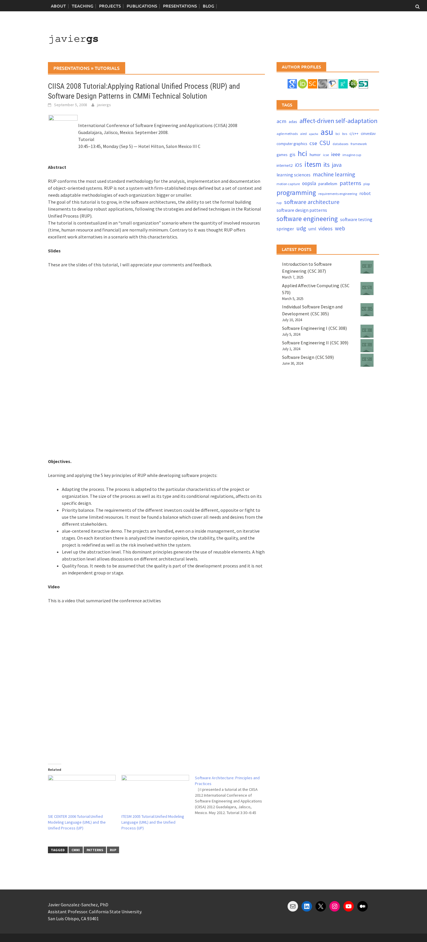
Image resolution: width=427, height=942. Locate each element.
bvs (344, 133)
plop (366, 184)
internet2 (285, 165)
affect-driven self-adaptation (338, 121)
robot (365, 193)
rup (113, 850)
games (282, 154)
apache (313, 134)
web (340, 228)
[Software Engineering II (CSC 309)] (367, 345)
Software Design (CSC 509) (308, 357)
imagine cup (351, 155)
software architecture (312, 202)
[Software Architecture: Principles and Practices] (231, 795)
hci (302, 153)
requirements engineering (337, 193)
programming (296, 192)
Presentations (180, 6)
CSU (325, 143)
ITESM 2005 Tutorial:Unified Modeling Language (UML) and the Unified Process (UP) (152, 822)
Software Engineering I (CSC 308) (314, 328)
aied (303, 133)
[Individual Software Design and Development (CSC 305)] (367, 309)
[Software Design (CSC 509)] (367, 360)
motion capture (288, 184)
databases (340, 144)
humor (315, 154)
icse (326, 155)
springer (285, 229)
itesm (312, 164)
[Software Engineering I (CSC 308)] (367, 331)
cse (313, 143)
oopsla (309, 183)
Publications (142, 6)
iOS (298, 165)
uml (312, 229)
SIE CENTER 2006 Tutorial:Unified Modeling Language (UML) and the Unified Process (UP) (77, 822)
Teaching (82, 6)
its (327, 165)
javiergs (104, 104)
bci (338, 133)
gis (292, 154)
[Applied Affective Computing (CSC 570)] (367, 288)
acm (281, 121)
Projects (110, 6)
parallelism (327, 183)
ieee (335, 154)
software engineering (307, 218)
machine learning (334, 174)
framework (359, 144)
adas (293, 121)
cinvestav (368, 133)
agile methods (287, 133)
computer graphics (292, 143)
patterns (95, 850)
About (58, 6)
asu (326, 131)
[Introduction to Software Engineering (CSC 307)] (367, 267)
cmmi (75, 850)
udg (301, 228)
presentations (71, 68)
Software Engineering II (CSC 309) (315, 343)
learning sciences (294, 175)
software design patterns (302, 210)
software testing (356, 219)
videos (325, 228)
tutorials (107, 68)
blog (208, 6)
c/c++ (353, 133)
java (337, 164)
